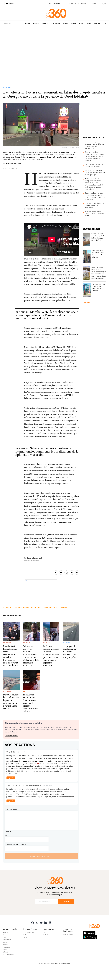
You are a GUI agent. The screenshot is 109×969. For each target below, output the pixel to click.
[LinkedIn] (45, 922)
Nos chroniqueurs (8, 954)
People (88, 23)
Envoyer (66, 901)
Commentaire (11, 809)
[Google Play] (90, 937)
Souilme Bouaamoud (13, 163)
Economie (36, 23)
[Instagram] (50, 922)
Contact (45, 935)
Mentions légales (68, 934)
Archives (25, 937)
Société (44, 23)
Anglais (94, 3)
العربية (104, 3)
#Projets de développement (27, 607)
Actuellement (7, 23)
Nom (7, 835)
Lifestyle (97, 23)
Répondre (11, 778)
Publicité (25, 935)
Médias (73, 23)
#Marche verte (50, 607)
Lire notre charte (11, 736)
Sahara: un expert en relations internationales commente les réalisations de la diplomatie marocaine (46, 451)
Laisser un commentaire (41, 856)
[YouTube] (41, 922)
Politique (27, 23)
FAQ (44, 932)
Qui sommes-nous (28, 932)
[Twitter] (37, 922)
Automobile (6, 947)
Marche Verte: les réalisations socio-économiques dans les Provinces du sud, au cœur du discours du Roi (47, 315)
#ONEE (64, 607)
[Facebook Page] (32, 922)
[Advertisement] (54, 53)
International (55, 23)
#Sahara (7, 607)
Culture (65, 23)
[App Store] (89, 933)
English (83, 3)
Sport (81, 23)
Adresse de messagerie (15, 844)
